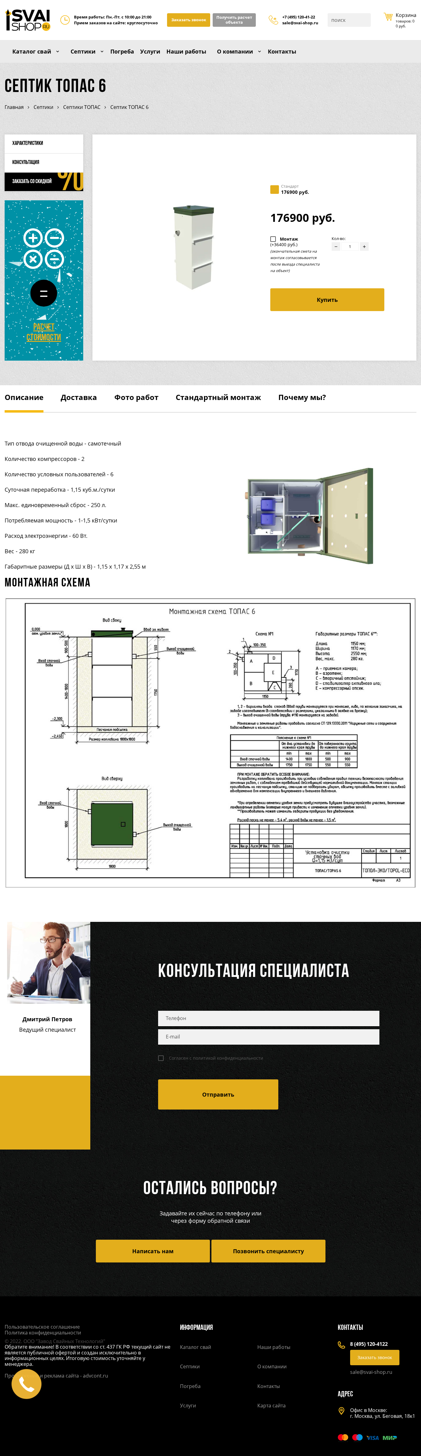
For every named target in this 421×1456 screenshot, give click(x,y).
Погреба (122, 51)
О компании (235, 51)
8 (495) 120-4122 (369, 1344)
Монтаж (284, 241)
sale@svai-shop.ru (300, 23)
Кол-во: (338, 238)
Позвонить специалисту (268, 1251)
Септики (83, 51)
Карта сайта (271, 1405)
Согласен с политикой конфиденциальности (216, 1058)
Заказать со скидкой (32, 182)
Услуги (150, 51)
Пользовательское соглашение (42, 1326)
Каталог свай (31, 51)
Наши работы (186, 51)
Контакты (282, 51)
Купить (327, 299)
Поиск (365, 20)
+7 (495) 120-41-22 (298, 17)
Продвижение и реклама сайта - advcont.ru (56, 1375)
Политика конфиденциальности (43, 1332)
